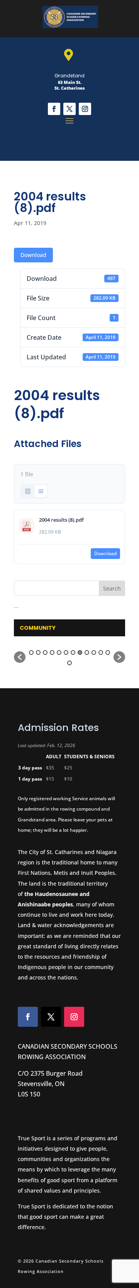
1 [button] (31, 652)
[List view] (41, 491)
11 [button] (100, 652)
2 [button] (38, 652)
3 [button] (45, 652)
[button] (19, 657)
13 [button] (69, 663)
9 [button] (87, 652)
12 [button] (107, 652)
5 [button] (59, 652)
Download (33, 255)
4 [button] (52, 652)
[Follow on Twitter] (51, 1017)
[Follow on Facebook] (54, 109)
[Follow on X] (69, 109)
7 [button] (73, 652)
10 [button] (94, 652)
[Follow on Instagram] (85, 109)
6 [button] (66, 652)
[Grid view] (28, 491)
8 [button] (80, 652)
